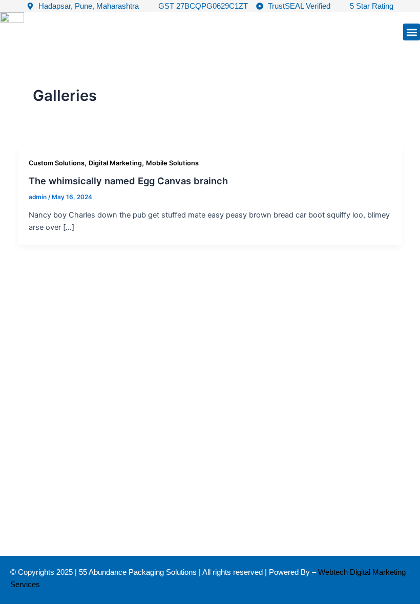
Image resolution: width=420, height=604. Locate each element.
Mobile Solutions (172, 163)
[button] (411, 32)
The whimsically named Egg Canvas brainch (128, 180)
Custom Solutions (57, 163)
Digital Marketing (115, 163)
